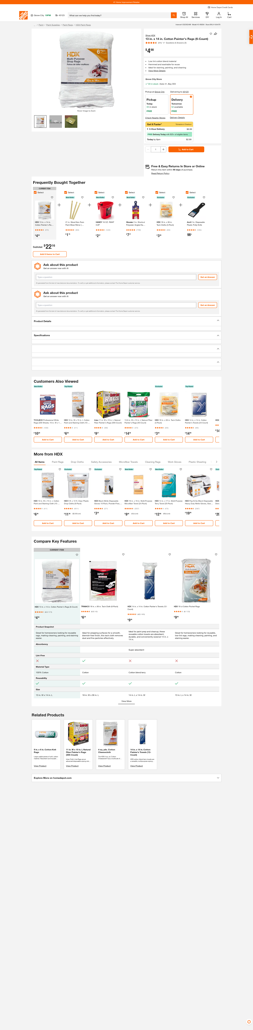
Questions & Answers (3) (176, 43)
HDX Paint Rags (83, 25)
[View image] (40, 121)
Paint (41, 25)
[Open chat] (251, 37)
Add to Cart (187, 149)
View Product (40, 766)
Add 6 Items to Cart (50, 254)
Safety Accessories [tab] (101, 461)
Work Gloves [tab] (174, 461)
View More (126, 701)
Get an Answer (207, 277)
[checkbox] (35, 192)
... (34, 25)
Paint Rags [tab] (58, 461)
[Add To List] (211, 34)
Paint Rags (68, 25)
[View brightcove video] (71, 121)
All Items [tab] (40, 461)
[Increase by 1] (163, 149)
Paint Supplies (53, 25)
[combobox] (119, 15)
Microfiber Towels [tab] (128, 461)
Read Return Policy (160, 173)
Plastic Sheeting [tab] (197, 461)
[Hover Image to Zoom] (86, 70)
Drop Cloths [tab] (77, 461)
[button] (126, 321)
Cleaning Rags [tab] (152, 461)
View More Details (157, 70)
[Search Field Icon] (174, 15)
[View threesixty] (55, 121)
